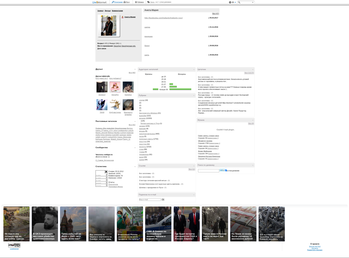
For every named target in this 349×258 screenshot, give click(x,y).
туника (141, 152)
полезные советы (146, 139)
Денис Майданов (205, 151)
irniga (102, 135)
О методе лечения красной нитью (152, 180)
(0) (153, 173)
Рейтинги (140, 2)
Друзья (108, 11)
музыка (142, 131)
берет (147, 46)
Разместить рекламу (314, 250)
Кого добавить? (115, 78)
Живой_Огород (116, 139)
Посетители (113, 184)
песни (141, 136)
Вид (234, 3)
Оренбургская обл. (128, 46)
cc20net (123, 133)
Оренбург (117, 46)
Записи (100, 11)
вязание (142, 118)
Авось (152, 2)
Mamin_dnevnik (101, 133)
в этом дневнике (233, 171)
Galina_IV (99, 131)
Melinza (111, 133)
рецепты (142, 147)
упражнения (144, 154)
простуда (142, 142)
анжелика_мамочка (103, 141)
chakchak (129, 133)
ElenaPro (115, 95)
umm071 (104, 137)
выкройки (142, 116)
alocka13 (102, 95)
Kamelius (128, 95)
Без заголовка (145, 173)
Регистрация (118, 2)
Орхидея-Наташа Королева (209, 156)
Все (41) (132, 125)
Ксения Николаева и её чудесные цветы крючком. (159, 184)
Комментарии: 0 (212, 138)
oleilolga (108, 135)
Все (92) (132, 73)
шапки (141, 160)
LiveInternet (100, 2)
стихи (141, 149)
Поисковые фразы (116, 187)
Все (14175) (249, 73)
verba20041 (112, 137)
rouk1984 (115, 135)
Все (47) (216, 14)
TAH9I (102, 112)
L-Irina (114, 131)
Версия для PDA (315, 246)
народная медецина (147, 134)
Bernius (130, 128)
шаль (147, 55)
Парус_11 (126, 139)
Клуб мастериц (115, 112)
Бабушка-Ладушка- (103, 139)
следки (142, 100)
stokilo (129, 135)
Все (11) (192, 169)
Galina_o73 (107, 131)
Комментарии (117, 11)
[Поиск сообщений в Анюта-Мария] (222, 170)
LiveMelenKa (122, 131)
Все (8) (251, 123)
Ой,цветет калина (205, 141)
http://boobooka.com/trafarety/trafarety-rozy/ (164, 18)
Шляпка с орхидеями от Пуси (151, 188)
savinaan (122, 135)
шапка (147, 27)
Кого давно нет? (102, 78)
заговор (142, 126)
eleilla (98, 135)
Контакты (315, 248)
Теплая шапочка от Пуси (150, 123)
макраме (142, 129)
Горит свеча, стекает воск (208, 136)
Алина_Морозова (124, 137)
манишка (149, 36)
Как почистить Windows (148, 113)
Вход (128, 2)
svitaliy (98, 137)
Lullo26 (130, 131)
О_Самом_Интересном (105, 160)
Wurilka (117, 133)
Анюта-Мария (123, 17)
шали (141, 157)
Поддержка (230, 2)
